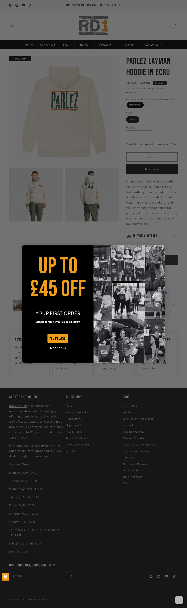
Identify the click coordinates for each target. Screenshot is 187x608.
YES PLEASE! (57, 338)
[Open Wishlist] (5, 577)
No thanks (58, 348)
